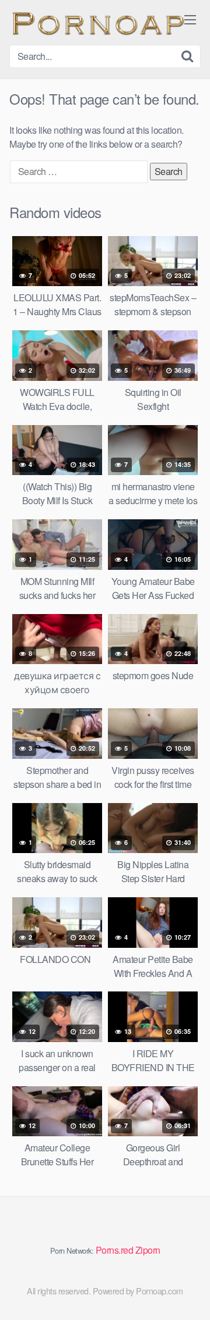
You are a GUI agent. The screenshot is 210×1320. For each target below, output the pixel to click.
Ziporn (147, 1250)
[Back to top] (189, 1294)
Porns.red (115, 1250)
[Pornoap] (96, 22)
